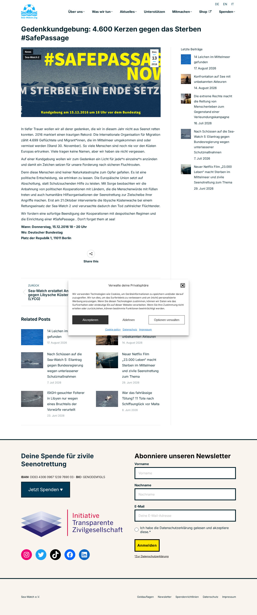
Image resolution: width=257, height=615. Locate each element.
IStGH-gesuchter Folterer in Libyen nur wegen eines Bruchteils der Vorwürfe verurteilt (66, 401)
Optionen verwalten (166, 320)
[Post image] (32, 337)
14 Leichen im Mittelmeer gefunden (66, 334)
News (28, 52)
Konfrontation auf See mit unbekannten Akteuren (212, 79)
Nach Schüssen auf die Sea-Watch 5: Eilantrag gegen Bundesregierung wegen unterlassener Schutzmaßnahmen (65, 365)
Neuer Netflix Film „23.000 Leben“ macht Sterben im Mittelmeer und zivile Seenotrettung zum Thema (140, 365)
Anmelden (147, 545)
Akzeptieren (90, 320)
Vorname (142, 464)
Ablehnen (128, 320)
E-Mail (139, 506)
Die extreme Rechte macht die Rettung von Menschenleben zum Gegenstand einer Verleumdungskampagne (213, 106)
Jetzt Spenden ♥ (45, 489)
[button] (183, 285)
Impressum (145, 329)
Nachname (143, 485)
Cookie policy (113, 329)
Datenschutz (130, 329)
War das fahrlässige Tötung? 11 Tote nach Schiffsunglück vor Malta (140, 398)
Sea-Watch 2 (32, 57)
